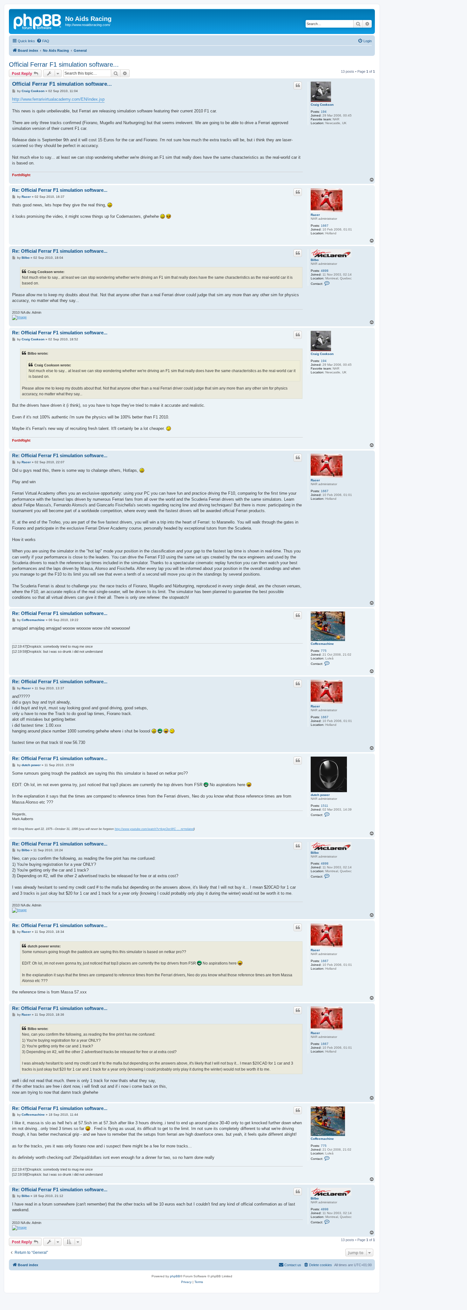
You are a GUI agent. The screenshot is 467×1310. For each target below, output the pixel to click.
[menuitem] (43, 41)
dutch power (320, 795)
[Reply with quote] (298, 85)
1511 (324, 805)
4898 (324, 270)
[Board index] (37, 20)
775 (324, 650)
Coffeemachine (322, 643)
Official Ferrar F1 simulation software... (64, 64)
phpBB (175, 1276)
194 (324, 111)
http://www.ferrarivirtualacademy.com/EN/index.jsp (58, 99)
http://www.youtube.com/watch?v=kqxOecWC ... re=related (154, 829)
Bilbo (315, 260)
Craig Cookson (322, 104)
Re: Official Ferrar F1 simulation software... (59, 190)
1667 (324, 225)
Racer (315, 215)
